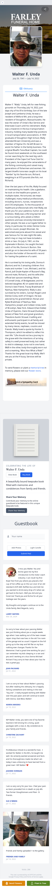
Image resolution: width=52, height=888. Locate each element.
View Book (12, 474)
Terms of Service (33, 877)
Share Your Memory (16, 510)
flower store (35, 370)
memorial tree (37, 367)
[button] (26, 829)
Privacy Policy (19, 877)
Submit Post (26, 553)
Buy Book (26, 474)
